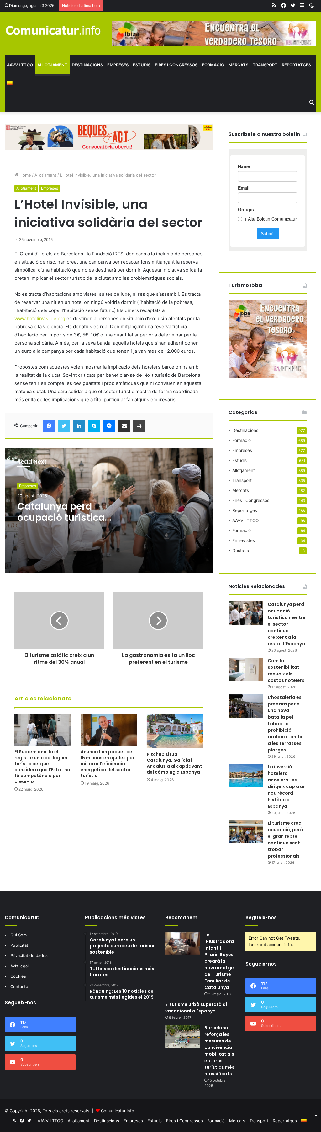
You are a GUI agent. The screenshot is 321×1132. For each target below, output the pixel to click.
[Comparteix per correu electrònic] (124, 426)
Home (24, 174)
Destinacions (87, 64)
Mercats (238, 64)
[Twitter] (64, 426)
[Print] (139, 426)
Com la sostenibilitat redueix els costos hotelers (286, 671)
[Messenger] (109, 426)
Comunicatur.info (117, 1110)
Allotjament (52, 64)
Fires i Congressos (176, 64)
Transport (265, 64)
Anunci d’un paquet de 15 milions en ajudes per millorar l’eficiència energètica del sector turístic (107, 764)
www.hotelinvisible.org (39, 318)
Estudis (141, 64)
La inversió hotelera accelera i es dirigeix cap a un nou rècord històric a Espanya (287, 786)
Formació (213, 64)
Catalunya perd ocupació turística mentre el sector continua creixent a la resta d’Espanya (287, 624)
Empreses (118, 64)
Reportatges (296, 64)
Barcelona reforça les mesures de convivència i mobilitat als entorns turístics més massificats (219, 1051)
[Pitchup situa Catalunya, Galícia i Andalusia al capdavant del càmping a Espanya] (175, 731)
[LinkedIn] (79, 426)
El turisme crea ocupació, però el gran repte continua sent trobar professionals (285, 839)
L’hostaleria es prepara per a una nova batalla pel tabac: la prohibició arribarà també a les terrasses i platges (286, 723)
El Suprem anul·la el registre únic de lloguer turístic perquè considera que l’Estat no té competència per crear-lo (42, 767)
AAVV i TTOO (20, 64)
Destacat (241, 550)
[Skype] (94, 426)
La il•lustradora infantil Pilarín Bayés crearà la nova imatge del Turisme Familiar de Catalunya (219, 961)
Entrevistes (243, 540)
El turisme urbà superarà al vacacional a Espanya (196, 1007)
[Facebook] (49, 426)
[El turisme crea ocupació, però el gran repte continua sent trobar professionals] (246, 831)
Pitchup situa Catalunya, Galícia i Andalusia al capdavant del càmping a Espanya (174, 763)
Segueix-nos (261, 917)
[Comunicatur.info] (53, 30)
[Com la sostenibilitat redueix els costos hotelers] (246, 669)
